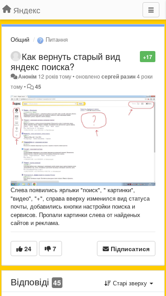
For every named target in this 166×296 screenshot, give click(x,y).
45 (38, 87)
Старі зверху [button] (130, 283)
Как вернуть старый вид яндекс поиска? (65, 61)
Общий (20, 39)
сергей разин (118, 76)
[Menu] (151, 9)
